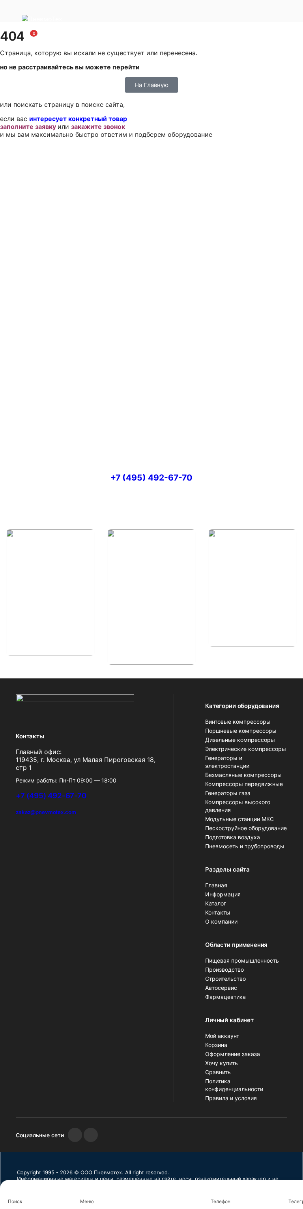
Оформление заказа (232, 1054)
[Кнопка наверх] (290, 1173)
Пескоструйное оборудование (246, 828)
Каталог (215, 903)
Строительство (225, 978)
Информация (223, 894)
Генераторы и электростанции (227, 761)
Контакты (217, 912)
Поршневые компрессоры (241, 730)
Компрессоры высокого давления (237, 806)
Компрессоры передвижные (244, 784)
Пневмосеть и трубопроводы (244, 846)
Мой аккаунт (222, 1035)
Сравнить (218, 1072)
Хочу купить (221, 1063)
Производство (224, 969)
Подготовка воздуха (232, 837)
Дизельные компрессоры (240, 739)
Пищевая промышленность (242, 960)
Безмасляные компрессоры (243, 774)
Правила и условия (231, 1098)
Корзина (216, 1044)
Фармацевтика (225, 996)
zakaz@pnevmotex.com (46, 812)
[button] (29, 36)
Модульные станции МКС (239, 819)
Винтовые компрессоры (238, 721)
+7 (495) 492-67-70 (151, 477)
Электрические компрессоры (245, 748)
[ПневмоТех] (57, 22)
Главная (216, 885)
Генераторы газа (228, 793)
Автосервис (221, 987)
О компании (221, 921)
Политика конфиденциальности (234, 1085)
